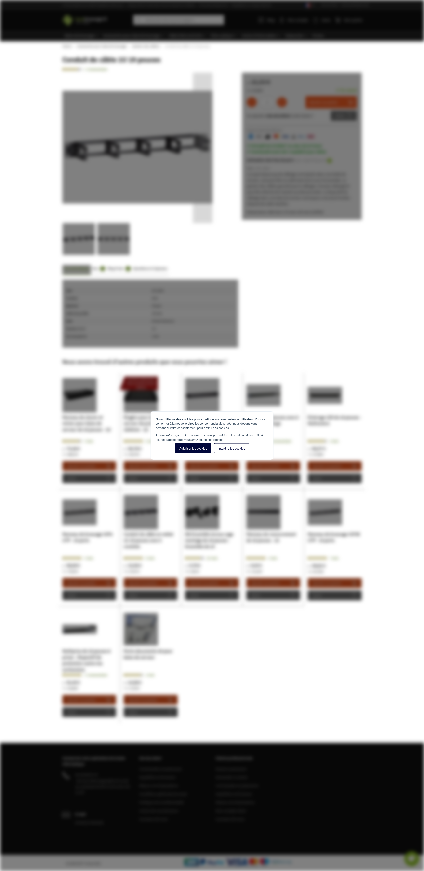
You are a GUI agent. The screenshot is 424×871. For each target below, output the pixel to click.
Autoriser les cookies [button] (193, 448)
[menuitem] (81, 35)
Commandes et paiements (160, 768)
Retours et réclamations (158, 785)
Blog (271, 19)
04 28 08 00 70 (86, 774)
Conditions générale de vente (163, 793)
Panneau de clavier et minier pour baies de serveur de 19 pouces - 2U (86, 423)
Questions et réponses (150, 268)
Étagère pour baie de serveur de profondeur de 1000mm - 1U (148, 423)
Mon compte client (231, 810)
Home (66, 46)
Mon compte (298, 19)
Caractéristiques (77, 268)
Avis (97, 268)
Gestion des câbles (145, 46)
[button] (202, 148)
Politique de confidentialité (161, 802)
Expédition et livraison (157, 777)
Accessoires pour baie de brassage (101, 46)
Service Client (329, 5)
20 (212, 558)
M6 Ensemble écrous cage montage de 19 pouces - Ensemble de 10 (209, 540)
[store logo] (96, 19)
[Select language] (309, 5)
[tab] (76, 270)
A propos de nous (153, 818)
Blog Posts (118, 268)
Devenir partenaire (231, 768)
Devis (340, 115)
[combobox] (178, 20)
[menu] (213, 35)
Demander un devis (232, 777)
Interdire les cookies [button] (231, 448)
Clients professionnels (355, 5)
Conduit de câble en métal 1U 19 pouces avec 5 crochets (148, 540)
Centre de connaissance (158, 810)
